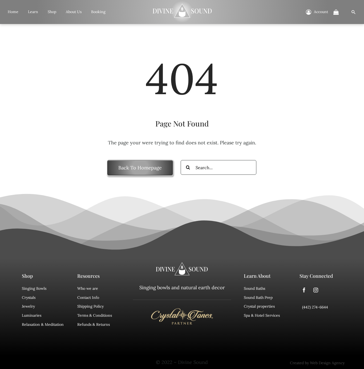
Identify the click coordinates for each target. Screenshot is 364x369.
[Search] (353, 12)
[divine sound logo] (182, 264)
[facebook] (304, 290)
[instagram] (315, 290)
